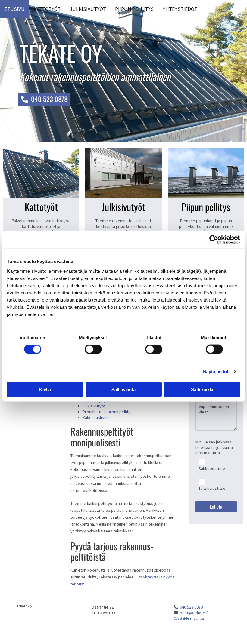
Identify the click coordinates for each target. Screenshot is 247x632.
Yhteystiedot (180, 9)
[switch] (93, 349)
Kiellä (45, 389)
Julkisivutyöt (88, 9)
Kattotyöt (47, 9)
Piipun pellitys (134, 9)
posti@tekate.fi (194, 612)
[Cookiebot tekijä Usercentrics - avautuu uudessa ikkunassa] (213, 239)
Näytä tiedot (215, 371)
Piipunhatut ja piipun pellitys (108, 411)
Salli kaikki (202, 389)
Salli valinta (123, 389)
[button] (44, 99)
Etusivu (15, 9)
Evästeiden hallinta (189, 618)
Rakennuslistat (96, 417)
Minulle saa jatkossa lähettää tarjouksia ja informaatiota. (214, 447)
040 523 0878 (191, 607)
